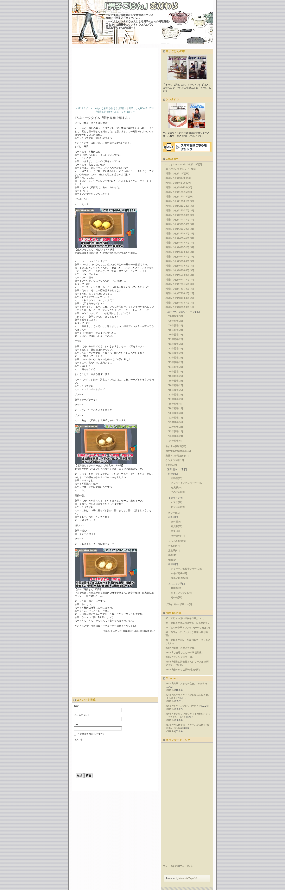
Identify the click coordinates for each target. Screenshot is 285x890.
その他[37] (171, 465)
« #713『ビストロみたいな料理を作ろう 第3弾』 (101, 108)
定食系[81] (174, 550)
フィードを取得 (171, 866)
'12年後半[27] (175, 353)
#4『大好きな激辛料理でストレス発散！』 (188, 623)
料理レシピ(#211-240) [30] (180, 205)
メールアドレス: (82, 715)
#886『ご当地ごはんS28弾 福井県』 (185, 652)
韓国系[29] (176, 588)
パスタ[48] (176, 502)
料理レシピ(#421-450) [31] (180, 238)
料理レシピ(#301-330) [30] (180, 219)
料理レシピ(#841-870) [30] (180, 302)
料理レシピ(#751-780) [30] (180, 288)
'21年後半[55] (175, 422)
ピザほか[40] (178, 507)
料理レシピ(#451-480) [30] (180, 242)
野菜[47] (175, 531)
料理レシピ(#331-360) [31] (180, 224)
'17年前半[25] (175, 394)
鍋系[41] (172, 555)
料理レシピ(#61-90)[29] (178, 182)
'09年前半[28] (175, 321)
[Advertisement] (116, 77)
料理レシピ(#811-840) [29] (180, 298)
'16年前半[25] (175, 385)
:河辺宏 (177, 728)
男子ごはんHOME (138, 108)
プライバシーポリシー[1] (179, 604)
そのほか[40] (178, 492)
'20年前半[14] (175, 408)
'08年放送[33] (175, 316)
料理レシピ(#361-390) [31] (180, 229)
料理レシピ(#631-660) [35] (180, 270)
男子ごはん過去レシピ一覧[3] (181, 169)
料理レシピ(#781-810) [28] (180, 293)
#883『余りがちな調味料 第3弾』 (183, 669)
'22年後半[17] (175, 431)
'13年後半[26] (175, 362)
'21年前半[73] (175, 417)
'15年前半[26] (175, 376)
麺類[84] (172, 559)
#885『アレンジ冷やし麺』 (180, 657)
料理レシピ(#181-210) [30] (180, 201)
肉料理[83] (176, 478)
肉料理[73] (176, 521)
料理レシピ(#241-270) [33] (180, 210)
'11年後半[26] (175, 344)
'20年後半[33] (175, 413)
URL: (76, 724)
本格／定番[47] (179, 573)
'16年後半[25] (175, 390)
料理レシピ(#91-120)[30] (179, 187)
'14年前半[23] (175, 367)
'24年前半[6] (174, 440)
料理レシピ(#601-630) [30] (180, 265)
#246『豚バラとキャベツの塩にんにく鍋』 (188, 694)
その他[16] (176, 597)
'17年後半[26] (175, 399)
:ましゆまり (172, 698)
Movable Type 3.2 (188, 878)
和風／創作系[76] (180, 578)
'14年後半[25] (175, 371)
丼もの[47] (174, 546)
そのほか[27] (178, 535)
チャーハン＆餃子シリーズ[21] (187, 568)
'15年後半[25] (175, 380)
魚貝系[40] (176, 487)
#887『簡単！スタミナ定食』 (181, 648)
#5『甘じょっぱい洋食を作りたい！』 (186, 618)
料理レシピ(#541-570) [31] (180, 256)
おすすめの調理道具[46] (178, 451)
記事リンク (150, 631)
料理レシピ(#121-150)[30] (179, 192)
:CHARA (170, 690)
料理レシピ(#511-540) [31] (180, 252)
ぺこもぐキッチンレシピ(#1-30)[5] (184, 164)
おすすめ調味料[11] (176, 446)
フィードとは (187, 866)
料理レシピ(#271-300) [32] (180, 215)
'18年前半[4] (174, 403)
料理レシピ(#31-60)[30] (178, 178)
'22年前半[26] (175, 426)
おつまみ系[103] (177, 541)
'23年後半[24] (175, 436)
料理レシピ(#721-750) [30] (180, 284)
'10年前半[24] (175, 330)
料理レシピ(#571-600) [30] (180, 261)
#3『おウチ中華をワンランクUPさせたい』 (188, 627)
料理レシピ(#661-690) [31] (180, 275)
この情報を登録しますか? (90, 734)
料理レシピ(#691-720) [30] (180, 279)
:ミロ (183, 717)
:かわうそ (202, 683)
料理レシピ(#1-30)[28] (177, 173)
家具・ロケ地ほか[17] (177, 455)
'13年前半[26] (175, 357)
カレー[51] (174, 512)
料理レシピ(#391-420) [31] (180, 233)
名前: (76, 706)
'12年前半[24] (175, 348)
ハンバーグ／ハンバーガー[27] (187, 483)
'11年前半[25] (175, 339)
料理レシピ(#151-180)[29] (179, 196)
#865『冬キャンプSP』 (178, 705)
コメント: (79, 739)
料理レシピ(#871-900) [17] (180, 307)
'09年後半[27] (175, 325)
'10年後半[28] (175, 334)
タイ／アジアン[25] (181, 592)
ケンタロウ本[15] (175, 460)
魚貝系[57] (176, 526)
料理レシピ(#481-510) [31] (180, 247)
